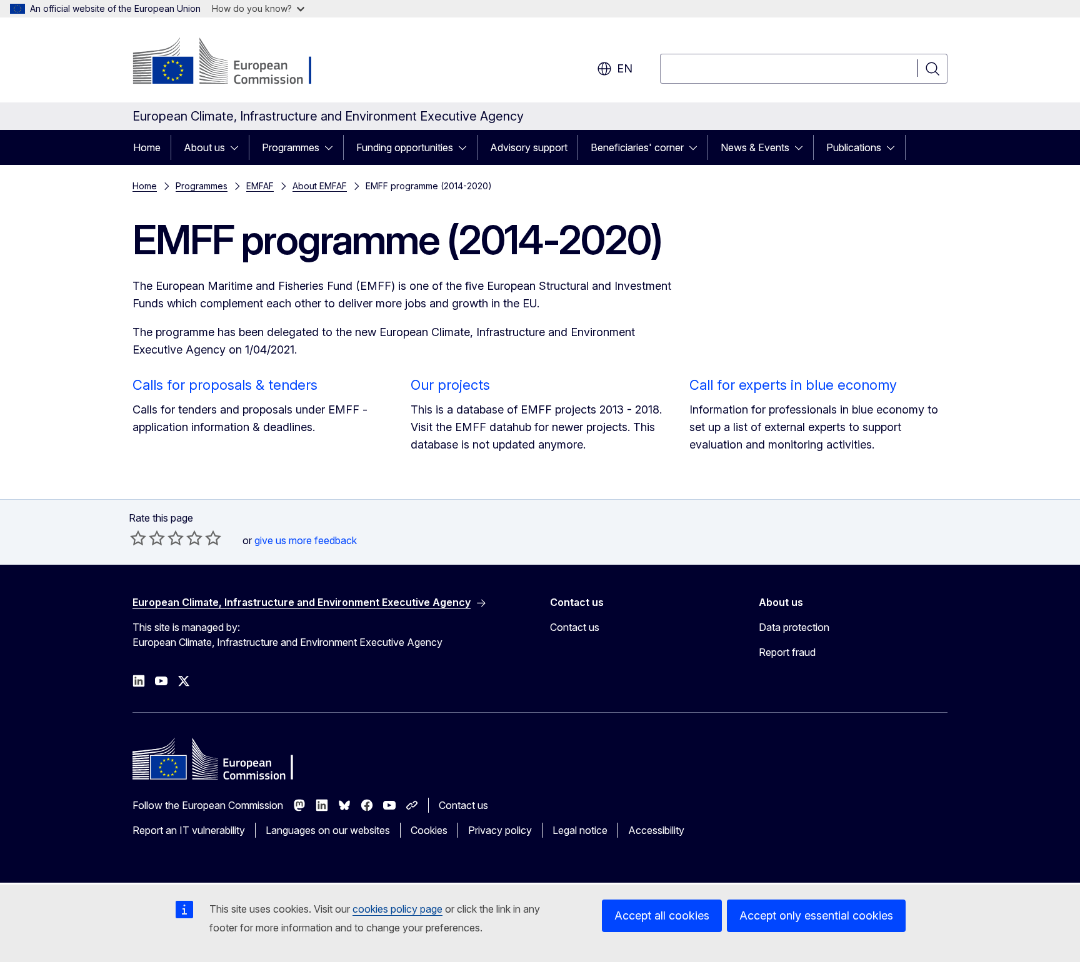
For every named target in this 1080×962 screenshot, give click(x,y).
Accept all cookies (661, 915)
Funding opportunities (404, 147)
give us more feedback (305, 540)
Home (147, 147)
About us (204, 147)
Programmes (290, 147)
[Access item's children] (238, 147)
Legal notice (580, 830)
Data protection (794, 627)
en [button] (624, 68)
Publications (853, 147)
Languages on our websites (328, 830)
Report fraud (787, 652)
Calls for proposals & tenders (225, 385)
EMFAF (260, 186)
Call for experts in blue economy (793, 385)
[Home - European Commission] (233, 62)
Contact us (574, 627)
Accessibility (656, 830)
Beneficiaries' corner (637, 147)
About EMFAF (319, 186)
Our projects (450, 385)
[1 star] (138, 538)
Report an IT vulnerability (188, 830)
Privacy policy (500, 830)
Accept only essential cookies (816, 915)
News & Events (755, 147)
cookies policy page (397, 909)
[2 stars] (147, 538)
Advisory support (529, 147)
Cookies (429, 830)
